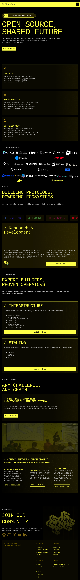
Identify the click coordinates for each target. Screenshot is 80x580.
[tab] (13, 218)
